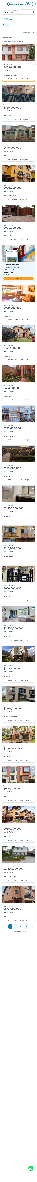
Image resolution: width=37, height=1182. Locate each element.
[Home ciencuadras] (15, 4)
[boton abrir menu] (3, 4)
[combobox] (27, 33)
